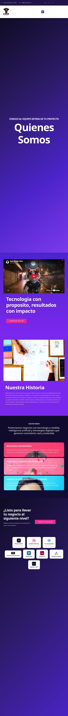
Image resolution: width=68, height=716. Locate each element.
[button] (42, 11)
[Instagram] (52, 2)
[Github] (49, 2)
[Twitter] (45, 2)
